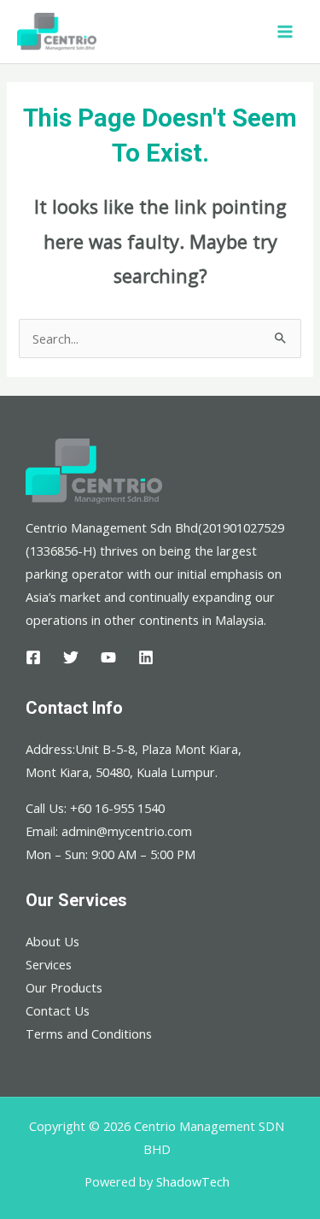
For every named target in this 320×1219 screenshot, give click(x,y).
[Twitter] (71, 657)
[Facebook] (33, 657)
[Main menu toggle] (285, 32)
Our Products (64, 987)
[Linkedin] (146, 657)
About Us (52, 941)
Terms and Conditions (89, 1033)
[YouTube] (108, 657)
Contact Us (58, 1010)
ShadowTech (193, 1181)
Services (49, 964)
